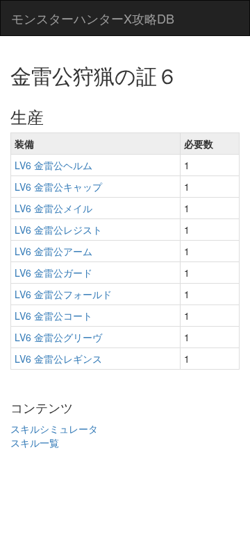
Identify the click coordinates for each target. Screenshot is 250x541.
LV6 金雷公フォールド (63, 294)
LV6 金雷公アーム (53, 251)
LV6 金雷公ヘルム (53, 165)
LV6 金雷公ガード (53, 273)
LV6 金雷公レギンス (58, 359)
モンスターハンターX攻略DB (92, 18)
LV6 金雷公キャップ (58, 187)
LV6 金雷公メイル (53, 208)
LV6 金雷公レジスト (58, 230)
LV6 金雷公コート (53, 316)
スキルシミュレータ (54, 429)
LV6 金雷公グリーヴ (58, 337)
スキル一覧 (34, 442)
